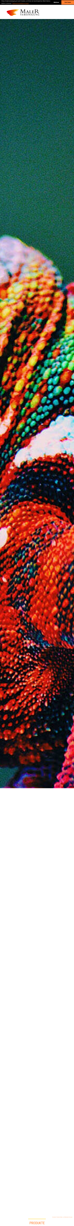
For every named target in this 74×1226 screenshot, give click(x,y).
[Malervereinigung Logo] (23, 12)
